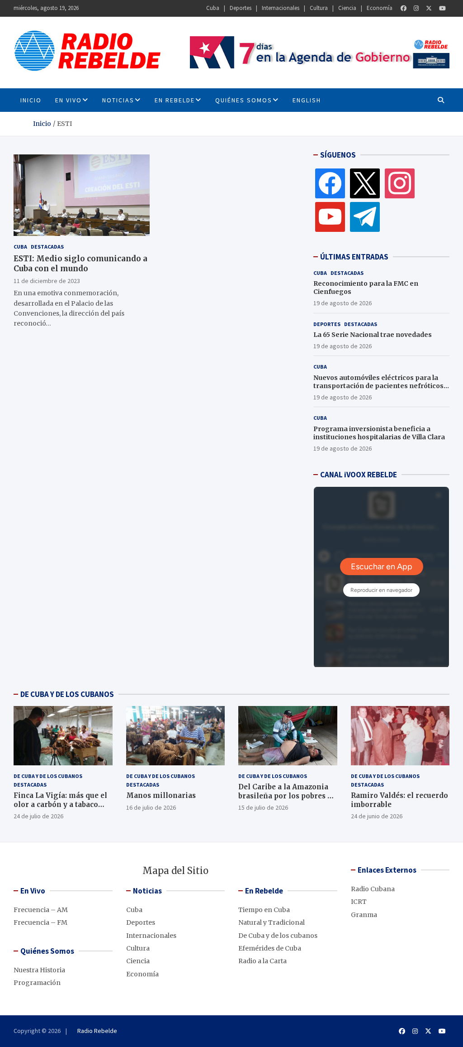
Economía (379, 8)
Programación (37, 983)
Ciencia (347, 8)
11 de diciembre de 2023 (47, 281)
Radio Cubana (373, 889)
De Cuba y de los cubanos (48, 776)
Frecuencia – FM (40, 922)
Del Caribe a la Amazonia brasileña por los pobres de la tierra (287, 796)
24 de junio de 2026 (376, 816)
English (307, 100)
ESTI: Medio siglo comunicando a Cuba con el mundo (80, 264)
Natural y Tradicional (271, 922)
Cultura (319, 8)
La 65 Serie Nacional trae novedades (372, 335)
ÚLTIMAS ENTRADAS (354, 257)
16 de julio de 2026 (151, 807)
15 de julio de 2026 (263, 807)
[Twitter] (428, 8)
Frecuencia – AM (41, 910)
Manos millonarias (161, 795)
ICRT (359, 902)
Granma (364, 915)
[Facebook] (403, 8)
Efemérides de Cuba (269, 948)
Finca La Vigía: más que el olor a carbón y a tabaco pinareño (60, 804)
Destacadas (47, 246)
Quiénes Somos (243, 100)
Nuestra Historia (39, 970)
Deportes (240, 8)
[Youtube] (442, 8)
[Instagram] (416, 8)
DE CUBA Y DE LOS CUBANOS (67, 694)
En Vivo (68, 100)
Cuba (212, 8)
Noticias (118, 100)
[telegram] (365, 216)
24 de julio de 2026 (38, 816)
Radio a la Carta (262, 961)
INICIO (31, 100)
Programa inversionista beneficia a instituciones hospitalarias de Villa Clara (379, 433)
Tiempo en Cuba (264, 910)
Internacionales (280, 8)
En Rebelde (175, 100)
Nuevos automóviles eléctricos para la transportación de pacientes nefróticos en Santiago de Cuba (378, 386)
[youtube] (330, 216)
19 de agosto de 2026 (342, 303)
